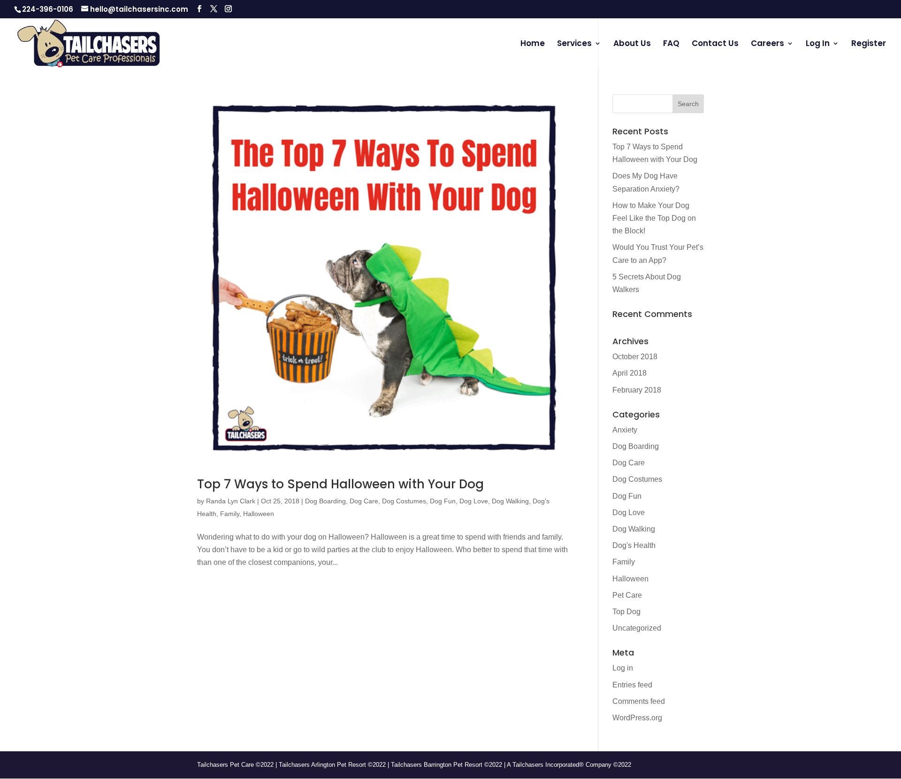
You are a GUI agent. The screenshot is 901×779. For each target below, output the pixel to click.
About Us (632, 44)
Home (532, 44)
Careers (767, 44)
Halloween (258, 513)
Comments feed (638, 701)
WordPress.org (637, 718)
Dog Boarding (325, 501)
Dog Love (473, 501)
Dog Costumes (404, 501)
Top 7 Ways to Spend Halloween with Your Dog (340, 484)
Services (574, 44)
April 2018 (629, 373)
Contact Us (715, 44)
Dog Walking (510, 501)
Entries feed (632, 685)
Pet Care (627, 595)
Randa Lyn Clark (230, 501)
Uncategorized (636, 628)
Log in (622, 668)
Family (229, 513)
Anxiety (624, 430)
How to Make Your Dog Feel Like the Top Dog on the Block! (654, 218)
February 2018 (636, 390)
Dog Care (364, 501)
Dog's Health (634, 545)
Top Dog (626, 612)
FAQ (671, 44)
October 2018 (634, 357)
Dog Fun (443, 501)
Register (868, 44)
